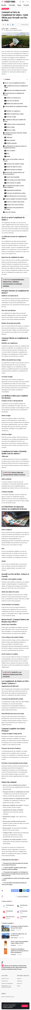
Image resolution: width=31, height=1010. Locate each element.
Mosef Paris (9, 1)
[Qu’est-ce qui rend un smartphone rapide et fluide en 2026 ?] (6, 944)
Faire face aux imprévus (13, 100)
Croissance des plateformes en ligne (16, 193)
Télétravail (9, 137)
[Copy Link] (10, 24)
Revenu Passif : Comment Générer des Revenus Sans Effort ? (13, 173)
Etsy (8, 153)
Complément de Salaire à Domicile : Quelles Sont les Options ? (15, 133)
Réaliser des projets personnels (15, 103)
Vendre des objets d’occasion (14, 166)
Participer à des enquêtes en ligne (15, 164)
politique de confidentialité (8, 1005)
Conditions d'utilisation (8, 1007)
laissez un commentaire (23, 896)
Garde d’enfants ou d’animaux (14, 169)
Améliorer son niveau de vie (13, 97)
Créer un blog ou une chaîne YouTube (16, 180)
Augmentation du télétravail (13, 190)
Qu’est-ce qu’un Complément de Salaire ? (15, 83)
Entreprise (5, 8)
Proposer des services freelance (15, 204)
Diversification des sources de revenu (16, 196)
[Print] (13, 24)
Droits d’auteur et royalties (14, 182)
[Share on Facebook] (5, 24)
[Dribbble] (22, 917)
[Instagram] (22, 911)
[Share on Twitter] (8, 24)
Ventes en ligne (11, 127)
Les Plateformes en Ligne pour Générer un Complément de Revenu (15, 146)
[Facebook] (8, 906)
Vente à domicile (11, 140)
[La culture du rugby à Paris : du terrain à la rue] (6, 936)
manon (7, 28)
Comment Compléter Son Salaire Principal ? (16, 199)
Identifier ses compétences (13, 111)
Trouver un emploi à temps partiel (15, 201)
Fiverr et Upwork (10, 150)
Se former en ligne (11, 116)
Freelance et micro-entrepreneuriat (16, 124)
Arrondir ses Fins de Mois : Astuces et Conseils (13, 160)
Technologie (13, 945)
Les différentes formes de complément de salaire (16, 86)
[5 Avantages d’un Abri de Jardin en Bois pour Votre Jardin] (6, 928)
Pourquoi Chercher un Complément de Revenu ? (13, 94)
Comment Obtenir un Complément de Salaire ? (15, 107)
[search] (20, 1)
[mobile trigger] (3, 1)
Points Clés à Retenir (10, 212)
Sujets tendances (14, 937)
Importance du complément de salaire (16, 90)
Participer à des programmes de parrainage (14, 208)
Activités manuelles (12, 143)
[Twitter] (22, 906)
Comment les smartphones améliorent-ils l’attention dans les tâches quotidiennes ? (19, 950)
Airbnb (8, 156)
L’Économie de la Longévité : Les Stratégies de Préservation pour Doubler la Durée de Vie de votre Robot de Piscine (15, 873)
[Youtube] (8, 917)
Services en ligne (11, 130)
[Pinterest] (8, 911)
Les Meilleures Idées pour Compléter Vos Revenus (14, 120)
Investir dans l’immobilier (13, 177)
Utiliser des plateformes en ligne (15, 114)
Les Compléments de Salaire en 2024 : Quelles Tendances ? (13, 186)
